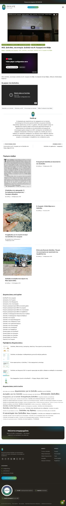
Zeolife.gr (33, 118)
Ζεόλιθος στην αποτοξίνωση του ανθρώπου (37, 408)
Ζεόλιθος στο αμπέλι (53, 408)
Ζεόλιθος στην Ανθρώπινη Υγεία (11, 321)
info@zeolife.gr (6, 468)
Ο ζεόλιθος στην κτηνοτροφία (45, 417)
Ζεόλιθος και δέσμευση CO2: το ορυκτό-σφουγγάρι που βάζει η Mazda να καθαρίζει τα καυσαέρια (36, 370)
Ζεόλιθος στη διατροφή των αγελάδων (29, 406)
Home (3, 50)
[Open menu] (62, 7)
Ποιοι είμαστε (15, 503)
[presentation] (17, 173)
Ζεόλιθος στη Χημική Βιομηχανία (11, 319)
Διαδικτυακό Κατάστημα (9, 478)
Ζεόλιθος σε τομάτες (46, 404)
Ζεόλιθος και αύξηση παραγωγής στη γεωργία (13, 400)
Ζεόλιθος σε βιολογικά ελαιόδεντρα (42, 402)
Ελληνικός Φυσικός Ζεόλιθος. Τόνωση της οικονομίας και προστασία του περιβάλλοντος (48, 252)
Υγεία (55, 456)
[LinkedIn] (11, 459)
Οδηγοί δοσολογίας (45, 453)
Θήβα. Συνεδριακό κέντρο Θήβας (45, 108)
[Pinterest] (8, 459)
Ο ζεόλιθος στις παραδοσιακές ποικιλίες (10, 419)
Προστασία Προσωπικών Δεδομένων (32, 503)
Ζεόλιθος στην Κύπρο (21, 408)
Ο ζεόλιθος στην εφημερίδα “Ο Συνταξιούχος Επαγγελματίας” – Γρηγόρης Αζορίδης (15, 192)
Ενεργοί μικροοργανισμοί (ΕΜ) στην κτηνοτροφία (16, 309)
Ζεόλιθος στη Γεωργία (38, 44)
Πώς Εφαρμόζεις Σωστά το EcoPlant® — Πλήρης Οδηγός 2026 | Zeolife (29, 378)
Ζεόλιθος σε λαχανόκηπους (36, 404)
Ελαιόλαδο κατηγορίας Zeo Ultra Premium (31, 394)
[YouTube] (14, 459)
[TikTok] (23, 459)
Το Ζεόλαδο (36, 419)
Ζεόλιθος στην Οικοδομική (10, 327)
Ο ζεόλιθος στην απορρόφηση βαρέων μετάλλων (29, 417)
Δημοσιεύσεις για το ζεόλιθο (26, 391)
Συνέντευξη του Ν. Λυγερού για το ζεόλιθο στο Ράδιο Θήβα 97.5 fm (16, 146)
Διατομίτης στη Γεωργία (9, 300)
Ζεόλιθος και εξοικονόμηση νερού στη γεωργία (13, 402)
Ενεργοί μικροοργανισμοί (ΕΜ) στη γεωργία (14, 307)
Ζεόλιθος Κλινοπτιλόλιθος (22, 398)
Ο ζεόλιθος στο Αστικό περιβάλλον (25, 419)
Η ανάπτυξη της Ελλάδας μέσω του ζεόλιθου (46, 410)
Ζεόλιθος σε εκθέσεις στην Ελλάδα (10, 404)
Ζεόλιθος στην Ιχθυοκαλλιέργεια (11, 323)
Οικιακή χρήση (57, 458)
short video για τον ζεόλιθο (8, 391)
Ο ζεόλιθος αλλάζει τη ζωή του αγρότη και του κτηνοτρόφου (15, 415)
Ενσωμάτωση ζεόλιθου (29, 397)
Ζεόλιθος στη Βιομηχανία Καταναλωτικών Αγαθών (16, 313)
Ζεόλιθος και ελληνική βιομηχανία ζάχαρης (31, 400)
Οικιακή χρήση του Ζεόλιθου (10, 335)
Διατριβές (43, 458)
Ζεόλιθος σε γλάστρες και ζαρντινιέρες (56, 402)
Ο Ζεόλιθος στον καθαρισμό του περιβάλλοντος (48, 413)
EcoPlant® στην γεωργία (9, 298)
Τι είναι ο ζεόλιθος (45, 451)
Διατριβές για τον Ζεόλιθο (12, 394)
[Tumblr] (17, 459)
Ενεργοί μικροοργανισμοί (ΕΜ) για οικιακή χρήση (16, 306)
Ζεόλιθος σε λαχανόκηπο (25, 404)
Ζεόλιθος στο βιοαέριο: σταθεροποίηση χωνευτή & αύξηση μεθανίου (28, 354)
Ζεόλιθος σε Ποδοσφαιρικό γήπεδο (30, 402)
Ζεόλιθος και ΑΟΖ (19, 108)
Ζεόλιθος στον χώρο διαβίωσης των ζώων (11, 410)
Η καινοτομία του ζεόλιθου (30, 108)
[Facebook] (5, 459)
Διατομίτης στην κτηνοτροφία (10, 304)
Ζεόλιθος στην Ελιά (10, 408)
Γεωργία (56, 451)
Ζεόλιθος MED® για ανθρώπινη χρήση (9, 398)
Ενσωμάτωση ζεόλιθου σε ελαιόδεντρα (46, 396)
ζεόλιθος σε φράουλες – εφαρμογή (53, 145)
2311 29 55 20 (6, 470)
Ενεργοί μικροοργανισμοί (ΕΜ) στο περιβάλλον (15, 311)
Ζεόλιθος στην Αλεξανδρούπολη (45, 406)
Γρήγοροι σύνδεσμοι (45, 460)
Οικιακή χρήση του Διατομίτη (10, 333)
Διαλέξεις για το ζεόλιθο (7, 108)
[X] (2, 459)
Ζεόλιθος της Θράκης (27, 410)
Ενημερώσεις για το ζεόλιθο (11, 397)
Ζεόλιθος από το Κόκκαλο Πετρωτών (37, 398)
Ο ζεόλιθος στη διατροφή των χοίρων (11, 417)
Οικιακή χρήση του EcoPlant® (10, 331)
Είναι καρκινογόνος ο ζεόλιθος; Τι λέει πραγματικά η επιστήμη (26, 362)
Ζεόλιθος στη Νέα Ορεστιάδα (11, 406)
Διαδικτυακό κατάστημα (33, 7)
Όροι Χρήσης (21, 503)
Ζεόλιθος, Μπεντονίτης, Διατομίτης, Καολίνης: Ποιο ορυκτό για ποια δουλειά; (30, 346)
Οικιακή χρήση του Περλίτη (10, 337)
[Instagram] (20, 459)
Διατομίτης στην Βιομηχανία (10, 302)
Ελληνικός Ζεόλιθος (50, 394)
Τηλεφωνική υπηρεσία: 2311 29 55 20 (33, 2)
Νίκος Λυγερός (32, 413)
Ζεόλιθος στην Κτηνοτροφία (10, 325)
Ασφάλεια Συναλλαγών (46, 503)
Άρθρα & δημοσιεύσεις (46, 456)
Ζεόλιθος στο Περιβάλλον (10, 329)
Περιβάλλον (57, 460)
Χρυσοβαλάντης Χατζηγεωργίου (13, 239)
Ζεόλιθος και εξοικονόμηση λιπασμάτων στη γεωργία (51, 400)
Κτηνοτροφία (57, 453)
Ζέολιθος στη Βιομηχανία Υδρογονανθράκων (16, 44)
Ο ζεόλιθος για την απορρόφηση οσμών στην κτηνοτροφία (41, 415)
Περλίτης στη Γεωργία (9, 339)
